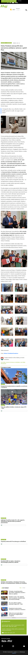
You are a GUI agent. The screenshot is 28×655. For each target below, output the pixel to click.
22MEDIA (14, 653)
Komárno (17, 362)
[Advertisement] (14, 26)
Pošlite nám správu (8, 632)
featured (3, 362)
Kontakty (19, 0)
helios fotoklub (10, 362)
